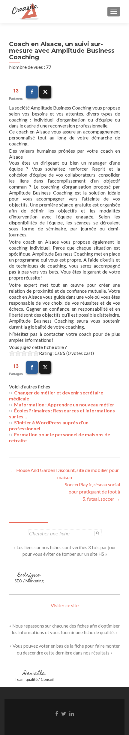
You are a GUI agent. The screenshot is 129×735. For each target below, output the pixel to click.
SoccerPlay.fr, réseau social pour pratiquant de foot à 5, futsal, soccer (92, 492)
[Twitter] (45, 92)
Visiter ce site (65, 605)
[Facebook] (32, 92)
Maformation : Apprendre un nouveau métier (64, 404)
